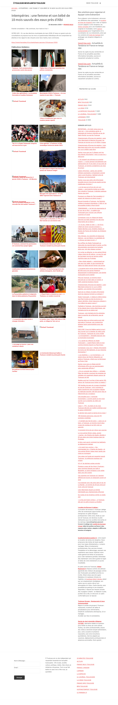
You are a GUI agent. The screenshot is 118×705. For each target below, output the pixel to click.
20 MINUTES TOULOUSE (85, 658)
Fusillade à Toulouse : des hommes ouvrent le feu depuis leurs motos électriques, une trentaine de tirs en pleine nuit (92, 308)
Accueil (14, 8)
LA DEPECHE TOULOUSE (86, 111)
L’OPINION (80, 671)
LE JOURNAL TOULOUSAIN (87, 114)
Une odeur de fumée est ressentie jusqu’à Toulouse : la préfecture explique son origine (91, 458)
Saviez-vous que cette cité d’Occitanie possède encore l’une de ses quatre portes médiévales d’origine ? (92, 182)
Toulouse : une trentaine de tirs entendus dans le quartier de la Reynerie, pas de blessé (91, 315)
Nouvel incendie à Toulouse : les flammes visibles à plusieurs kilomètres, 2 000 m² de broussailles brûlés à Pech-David (92, 203)
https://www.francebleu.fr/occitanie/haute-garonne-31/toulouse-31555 (34, 42)
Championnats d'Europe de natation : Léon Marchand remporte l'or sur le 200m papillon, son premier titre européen (92, 287)
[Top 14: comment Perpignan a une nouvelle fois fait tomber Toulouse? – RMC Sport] (24, 186)
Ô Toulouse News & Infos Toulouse (29, 3)
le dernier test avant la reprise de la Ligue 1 (92, 413)
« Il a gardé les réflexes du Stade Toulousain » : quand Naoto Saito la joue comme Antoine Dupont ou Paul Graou (91, 343)
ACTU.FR (81, 99)
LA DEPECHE (81, 674)
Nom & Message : (19, 661)
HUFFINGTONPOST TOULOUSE (87, 689)
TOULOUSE (82, 120)
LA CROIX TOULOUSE (84, 680)
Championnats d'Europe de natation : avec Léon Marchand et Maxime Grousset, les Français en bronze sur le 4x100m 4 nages (92, 140)
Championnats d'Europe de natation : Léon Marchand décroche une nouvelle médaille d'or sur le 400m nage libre (92, 147)
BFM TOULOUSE (83, 102)
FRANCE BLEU (68, 24)
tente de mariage (94, 35)
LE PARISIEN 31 (82, 692)
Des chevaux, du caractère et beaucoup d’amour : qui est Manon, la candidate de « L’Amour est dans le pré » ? (91, 238)
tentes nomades (83, 27)
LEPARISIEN (82, 117)
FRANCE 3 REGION (83, 667)
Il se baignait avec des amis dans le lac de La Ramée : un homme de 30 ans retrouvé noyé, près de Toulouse (92, 485)
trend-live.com (84, 43)
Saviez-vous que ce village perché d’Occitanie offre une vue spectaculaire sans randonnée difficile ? (91, 366)
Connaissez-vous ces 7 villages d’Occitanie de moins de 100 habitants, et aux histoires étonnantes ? (92, 350)
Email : (16, 667)
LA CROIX (81, 108)
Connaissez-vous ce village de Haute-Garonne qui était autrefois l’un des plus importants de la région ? (91, 220)
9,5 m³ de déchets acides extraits (89, 463)
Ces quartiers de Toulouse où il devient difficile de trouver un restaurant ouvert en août (92, 478)
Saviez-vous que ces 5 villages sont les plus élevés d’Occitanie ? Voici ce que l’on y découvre (92, 154)
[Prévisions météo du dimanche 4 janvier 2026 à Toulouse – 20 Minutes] (24, 161)
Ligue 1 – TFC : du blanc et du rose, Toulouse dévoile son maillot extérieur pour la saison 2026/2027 (92, 408)
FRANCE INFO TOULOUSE (85, 683)
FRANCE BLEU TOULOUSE (85, 664)
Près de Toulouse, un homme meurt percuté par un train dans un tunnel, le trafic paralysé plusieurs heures (90, 280)
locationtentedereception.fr (87, 538)
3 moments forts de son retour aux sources (92, 430)
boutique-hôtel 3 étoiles (94, 579)
